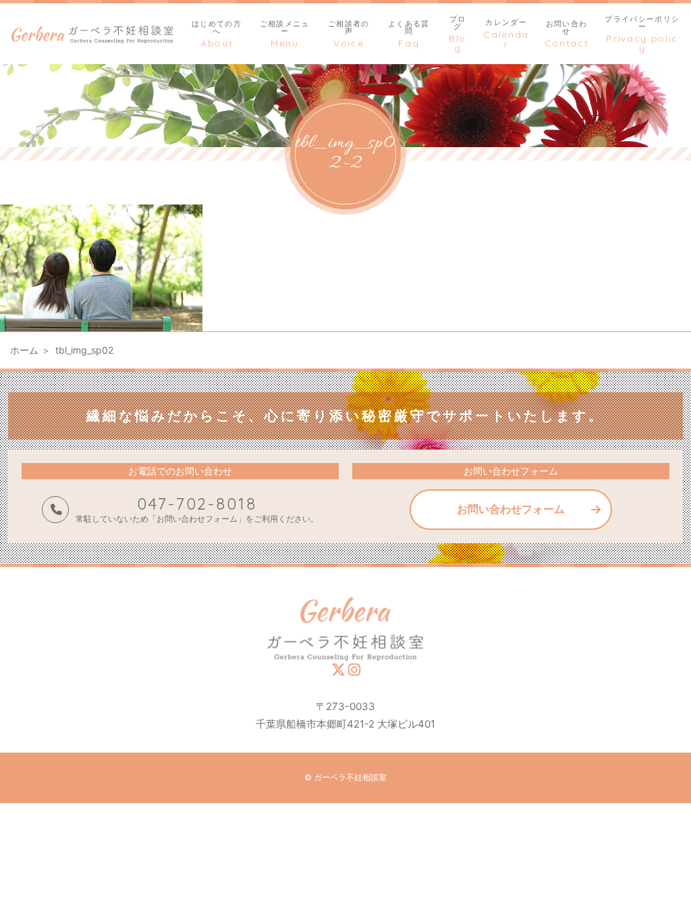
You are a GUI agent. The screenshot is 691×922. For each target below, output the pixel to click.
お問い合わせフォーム (511, 509)
